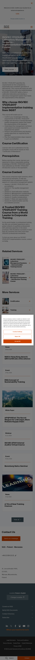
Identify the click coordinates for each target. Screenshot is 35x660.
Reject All (17, 336)
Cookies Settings (17, 331)
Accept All (17, 341)
